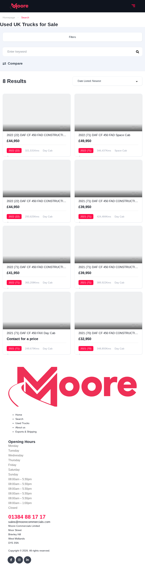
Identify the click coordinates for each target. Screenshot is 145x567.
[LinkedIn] (27, 559)
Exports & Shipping (26, 431)
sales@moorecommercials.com (29, 522)
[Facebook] (11, 559)
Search (19, 419)
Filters (72, 36)
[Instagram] (19, 559)
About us (20, 427)
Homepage (9, 17)
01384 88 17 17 (27, 517)
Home (18, 414)
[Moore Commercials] (19, 6)
